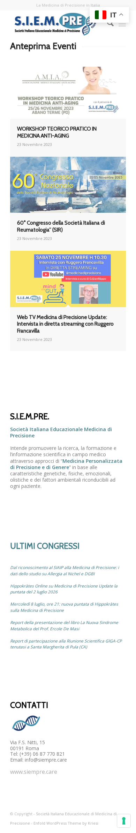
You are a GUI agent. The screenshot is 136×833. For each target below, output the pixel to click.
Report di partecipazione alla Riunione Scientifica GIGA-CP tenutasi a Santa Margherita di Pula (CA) (66, 644)
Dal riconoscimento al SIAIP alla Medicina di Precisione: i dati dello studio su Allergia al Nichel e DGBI (64, 570)
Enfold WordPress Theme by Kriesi (65, 823)
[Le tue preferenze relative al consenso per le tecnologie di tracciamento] (123, 820)
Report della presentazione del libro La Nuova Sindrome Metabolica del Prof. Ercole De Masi (64, 625)
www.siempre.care (33, 772)
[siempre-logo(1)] (56, 24)
